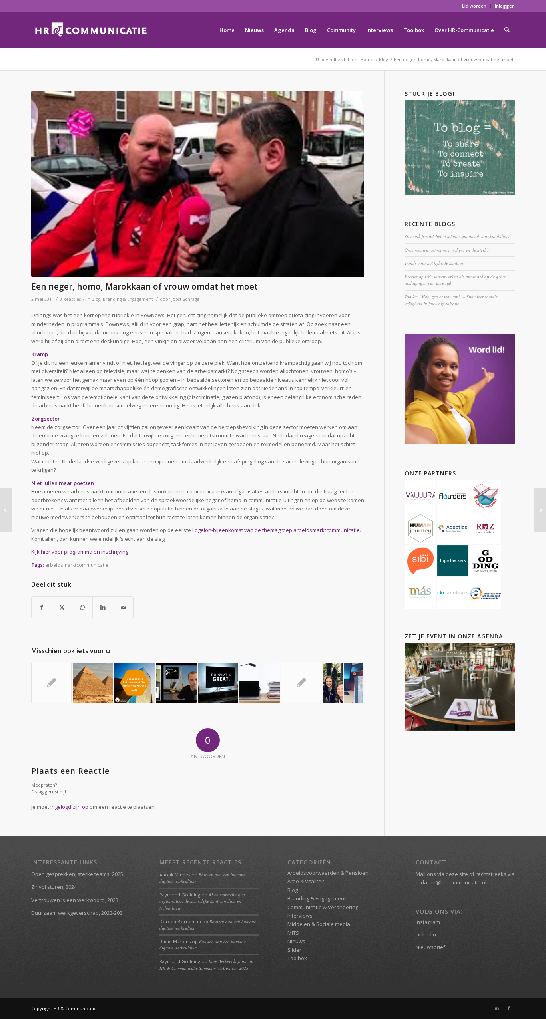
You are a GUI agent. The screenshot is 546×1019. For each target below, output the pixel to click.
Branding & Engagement (128, 299)
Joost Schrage (185, 299)
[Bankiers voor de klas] (6, 510)
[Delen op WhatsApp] (82, 607)
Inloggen (505, 6)
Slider (294, 949)
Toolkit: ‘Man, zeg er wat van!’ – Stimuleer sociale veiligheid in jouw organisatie (451, 300)
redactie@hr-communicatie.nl (451, 882)
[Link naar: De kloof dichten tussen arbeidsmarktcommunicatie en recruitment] (218, 683)
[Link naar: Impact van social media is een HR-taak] (51, 683)
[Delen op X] (62, 607)
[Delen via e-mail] (123, 607)
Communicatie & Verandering (322, 907)
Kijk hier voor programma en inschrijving (79, 551)
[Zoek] (507, 30)
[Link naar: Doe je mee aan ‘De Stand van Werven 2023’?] (134, 683)
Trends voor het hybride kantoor (434, 263)
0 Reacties (70, 299)
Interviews (300, 915)
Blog (96, 299)
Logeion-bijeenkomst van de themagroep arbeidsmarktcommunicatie (276, 530)
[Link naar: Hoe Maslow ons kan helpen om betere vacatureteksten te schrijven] (93, 683)
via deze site (452, 874)
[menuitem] (474, 6)
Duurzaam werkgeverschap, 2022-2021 (78, 912)
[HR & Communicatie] (91, 30)
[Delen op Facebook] (42, 607)
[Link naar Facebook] (509, 1008)
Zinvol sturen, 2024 (54, 886)
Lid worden (474, 6)
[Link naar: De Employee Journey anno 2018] (343, 683)
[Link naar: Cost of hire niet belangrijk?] (259, 683)
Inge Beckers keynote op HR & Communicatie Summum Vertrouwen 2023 (206, 964)
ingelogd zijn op (69, 806)
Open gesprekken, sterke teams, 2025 (77, 874)
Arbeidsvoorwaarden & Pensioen (328, 872)
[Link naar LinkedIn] (497, 1008)
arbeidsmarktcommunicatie (76, 565)
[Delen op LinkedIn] (103, 607)
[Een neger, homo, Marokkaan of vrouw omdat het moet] (197, 184)
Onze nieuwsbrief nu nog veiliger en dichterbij (447, 250)
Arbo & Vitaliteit (305, 881)
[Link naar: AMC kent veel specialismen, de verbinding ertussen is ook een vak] (176, 683)
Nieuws (296, 941)
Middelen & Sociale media (318, 924)
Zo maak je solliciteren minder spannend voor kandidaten (458, 236)
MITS (293, 932)
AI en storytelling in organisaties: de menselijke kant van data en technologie (202, 901)
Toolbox (297, 958)
